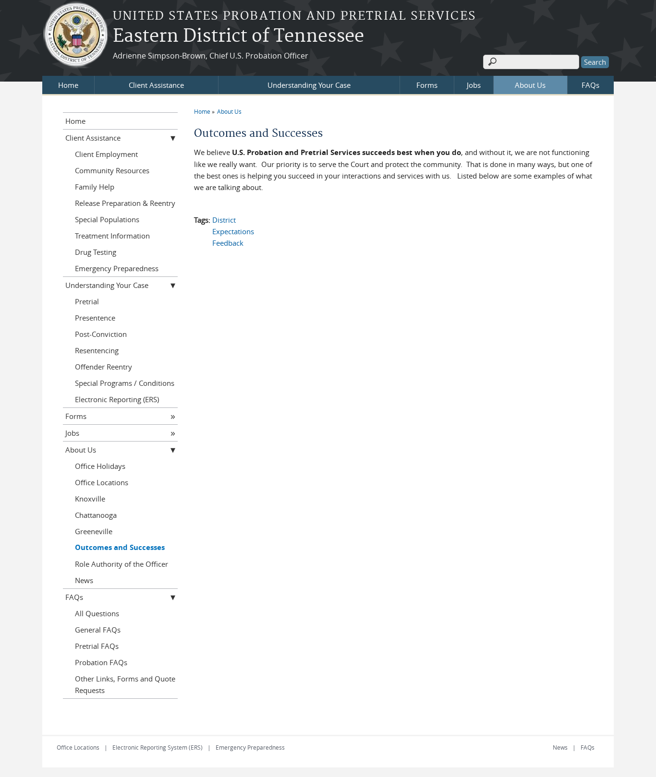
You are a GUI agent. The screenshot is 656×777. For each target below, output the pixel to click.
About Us (530, 85)
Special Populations (107, 219)
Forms (426, 85)
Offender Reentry (103, 366)
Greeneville (93, 531)
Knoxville (90, 498)
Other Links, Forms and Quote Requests (125, 684)
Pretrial (87, 301)
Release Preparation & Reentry (125, 203)
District (224, 220)
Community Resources (112, 170)
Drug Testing (95, 252)
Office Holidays (100, 466)
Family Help (94, 186)
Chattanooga (96, 515)
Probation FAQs (101, 662)
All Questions (97, 613)
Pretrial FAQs (97, 646)
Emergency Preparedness (116, 268)
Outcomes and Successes (120, 547)
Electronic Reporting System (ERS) (157, 747)
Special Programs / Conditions (124, 383)
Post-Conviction (101, 334)
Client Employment (106, 154)
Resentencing (97, 350)
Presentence (95, 318)
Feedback (227, 243)
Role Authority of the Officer (121, 564)
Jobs (474, 85)
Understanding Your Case (309, 85)
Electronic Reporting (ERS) (117, 399)
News (84, 580)
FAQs (590, 85)
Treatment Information (112, 235)
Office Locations (101, 482)
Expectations (233, 231)
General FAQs (98, 629)
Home (68, 85)
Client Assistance (156, 85)
